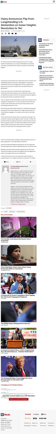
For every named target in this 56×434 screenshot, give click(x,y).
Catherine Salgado (5, 270)
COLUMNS (9, 208)
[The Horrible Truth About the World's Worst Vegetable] (18, 227)
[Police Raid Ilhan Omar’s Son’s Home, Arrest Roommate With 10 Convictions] (18, 255)
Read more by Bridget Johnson (19, 204)
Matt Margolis (4, 325)
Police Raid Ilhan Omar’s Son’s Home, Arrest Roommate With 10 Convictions (16, 268)
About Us (35, 423)
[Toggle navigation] (54, 1)
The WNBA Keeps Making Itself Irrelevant (15, 323)
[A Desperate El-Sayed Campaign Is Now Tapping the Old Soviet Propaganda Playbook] (18, 283)
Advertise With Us (43, 423)
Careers (34, 425)
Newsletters (27, 425)
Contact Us (27, 423)
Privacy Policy (51, 423)
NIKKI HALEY (12, 211)
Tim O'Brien (3, 298)
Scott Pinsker (4, 353)
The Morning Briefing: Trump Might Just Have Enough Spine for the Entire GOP (16, 379)
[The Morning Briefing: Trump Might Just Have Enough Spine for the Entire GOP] (18, 366)
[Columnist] (6, 169)
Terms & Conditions (43, 425)
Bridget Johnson (5, 31)
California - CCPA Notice (51, 425)
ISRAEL (5, 211)
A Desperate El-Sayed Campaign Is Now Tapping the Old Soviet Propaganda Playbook (18, 296)
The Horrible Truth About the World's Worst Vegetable (16, 239)
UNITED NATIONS (21, 211)
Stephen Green (4, 242)
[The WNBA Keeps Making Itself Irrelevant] (18, 311)
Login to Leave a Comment (19, 399)
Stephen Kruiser (5, 381)
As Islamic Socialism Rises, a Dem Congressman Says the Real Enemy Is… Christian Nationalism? (17, 351)
